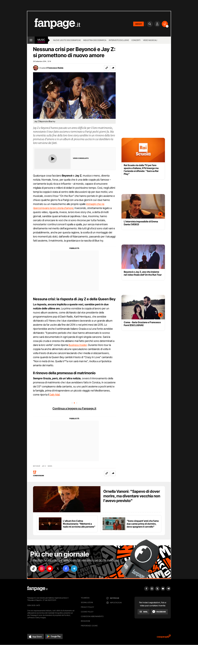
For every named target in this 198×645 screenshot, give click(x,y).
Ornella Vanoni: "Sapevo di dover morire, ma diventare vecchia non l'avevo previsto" (131, 496)
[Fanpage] (37, 588)
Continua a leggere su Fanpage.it (74, 408)
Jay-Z (44, 466)
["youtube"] (49, 568)
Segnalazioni (87, 602)
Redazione (85, 621)
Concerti (135, 40)
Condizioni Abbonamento (92, 616)
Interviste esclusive (119, 40)
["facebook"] (66, 568)
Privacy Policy (87, 607)
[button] (113, 67)
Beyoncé (36, 466)
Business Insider (78, 345)
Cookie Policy (87, 612)
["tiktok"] (33, 568)
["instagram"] (41, 568)
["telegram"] (74, 568)
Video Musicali (150, 40)
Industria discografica (94, 40)
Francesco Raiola (55, 68)
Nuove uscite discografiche (67, 40)
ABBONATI (138, 24)
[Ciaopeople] (164, 637)
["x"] (58, 568)
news (50, 466)
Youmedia (85, 598)
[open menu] (31, 40)
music (41, 39)
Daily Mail (54, 394)
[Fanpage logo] (53, 24)
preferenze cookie (89, 626)
